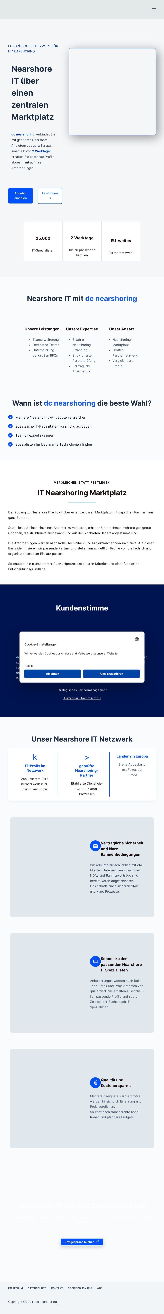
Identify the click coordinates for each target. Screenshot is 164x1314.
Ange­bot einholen (20, 195)
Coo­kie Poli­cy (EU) (80, 1288)
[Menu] (154, 10)
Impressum (15, 1288)
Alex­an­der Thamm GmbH (82, 698)
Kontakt (57, 1288)
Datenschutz (37, 1288)
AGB (99, 1288)
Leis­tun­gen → (50, 195)
